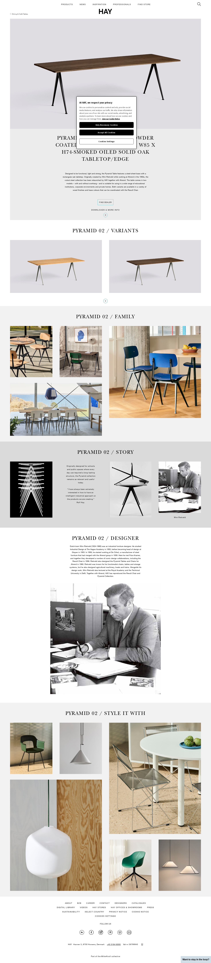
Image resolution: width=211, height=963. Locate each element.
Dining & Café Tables (20, 14)
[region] (106, 122)
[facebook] (91, 932)
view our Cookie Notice (111, 119)
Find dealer (105, 202)
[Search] (199, 4)
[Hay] (105, 11)
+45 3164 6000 (114, 944)
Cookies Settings (106, 141)
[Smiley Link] (142, 944)
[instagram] (100, 932)
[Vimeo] (119, 932)
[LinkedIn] (82, 932)
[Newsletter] (129, 932)
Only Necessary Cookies (106, 124)
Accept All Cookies (106, 132)
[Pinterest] (110, 932)
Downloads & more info (105, 210)
